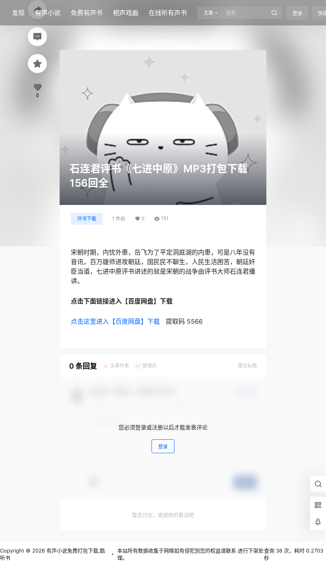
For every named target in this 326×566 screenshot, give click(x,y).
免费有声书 (87, 13)
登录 (297, 13)
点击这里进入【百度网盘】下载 (115, 321)
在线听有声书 (168, 13)
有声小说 (47, 13)
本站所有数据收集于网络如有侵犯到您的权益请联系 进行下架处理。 (190, 554)
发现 (18, 13)
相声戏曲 (125, 13)
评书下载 (86, 219)
